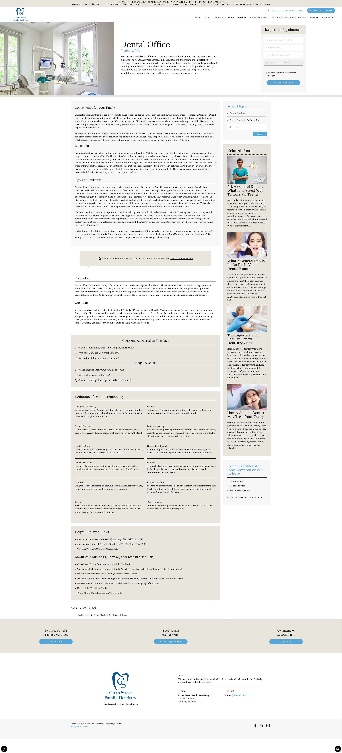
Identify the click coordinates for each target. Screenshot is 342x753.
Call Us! (322, 10)
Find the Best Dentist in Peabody (246, 497)
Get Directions (56, 641)
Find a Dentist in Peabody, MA (245, 120)
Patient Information (224, 17)
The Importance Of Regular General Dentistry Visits (243, 339)
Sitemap (86, 727)
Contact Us (327, 17)
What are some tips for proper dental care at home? (104, 380)
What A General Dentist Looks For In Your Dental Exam (246, 265)
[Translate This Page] (338, 749)
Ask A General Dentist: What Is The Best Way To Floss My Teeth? (245, 190)
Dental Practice (237, 485)
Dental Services (237, 113)
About (207, 17)
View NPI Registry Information (144, 583)
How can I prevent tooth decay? (94, 375)
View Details (101, 588)
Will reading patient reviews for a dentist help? (101, 369)
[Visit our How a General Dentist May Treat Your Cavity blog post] (247, 409)
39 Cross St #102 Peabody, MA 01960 (287, 10)
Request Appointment (171, 641)
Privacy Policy (76, 727)
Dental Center (237, 481)
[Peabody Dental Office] (57, 94)
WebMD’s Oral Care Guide (99, 548)
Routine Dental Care (240, 490)
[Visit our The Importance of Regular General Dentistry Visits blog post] (247, 331)
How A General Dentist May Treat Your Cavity (245, 415)
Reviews (314, 17)
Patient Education (259, 17)
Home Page (135, 544)
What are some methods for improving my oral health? (106, 347)
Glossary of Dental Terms (125, 539)
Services (242, 17)
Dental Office (91, 608)
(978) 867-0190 (198, 69)
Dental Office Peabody (181, 258)
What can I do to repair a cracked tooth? (98, 352)
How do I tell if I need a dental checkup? (98, 358)
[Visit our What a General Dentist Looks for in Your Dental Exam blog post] (247, 257)
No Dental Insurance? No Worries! (289, 17)
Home (197, 17)
